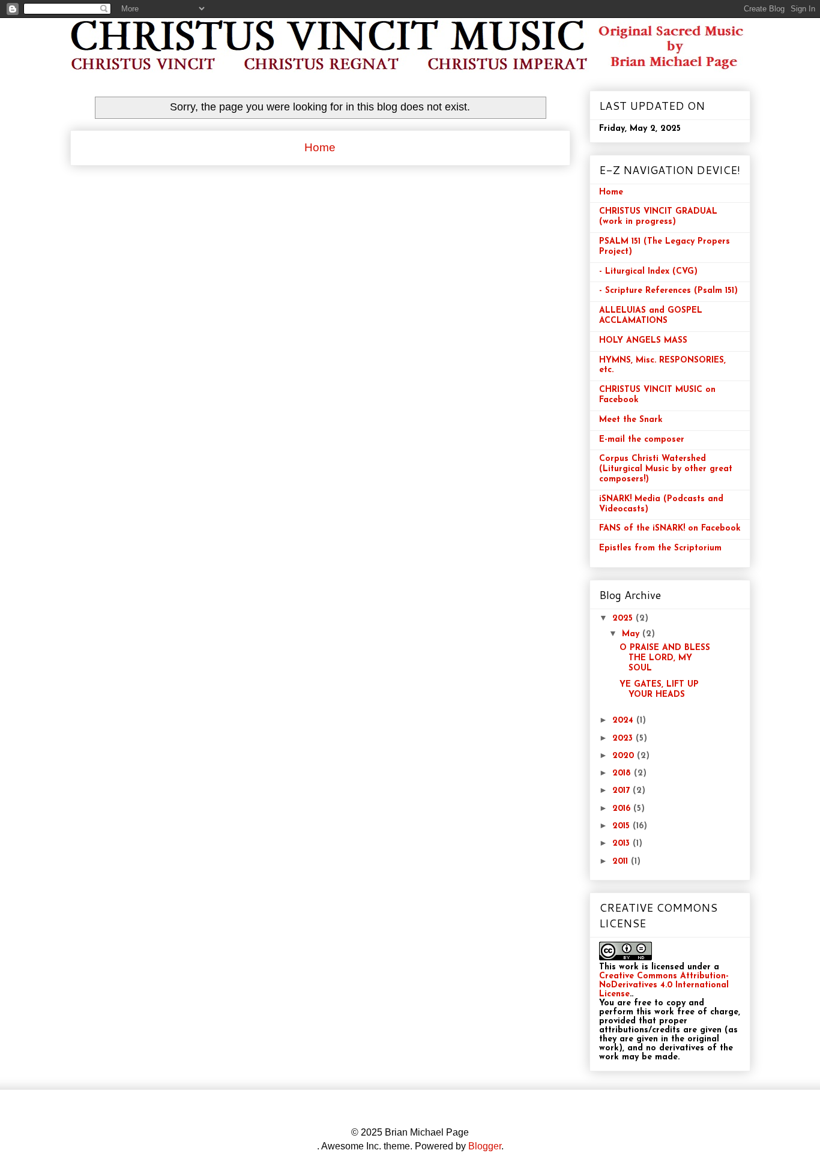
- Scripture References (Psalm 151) (668, 290)
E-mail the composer (641, 439)
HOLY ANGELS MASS (643, 340)
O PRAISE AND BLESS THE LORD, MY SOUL (665, 658)
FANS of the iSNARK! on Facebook (670, 528)
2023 (624, 738)
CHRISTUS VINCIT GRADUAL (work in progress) (658, 216)
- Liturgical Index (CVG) (648, 271)
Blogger (484, 1146)
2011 (621, 861)
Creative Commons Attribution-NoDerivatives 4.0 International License (664, 985)
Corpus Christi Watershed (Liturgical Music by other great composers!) (665, 469)
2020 (624, 755)
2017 (622, 790)
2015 (622, 826)
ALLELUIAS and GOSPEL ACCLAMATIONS (650, 315)
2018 (623, 773)
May (632, 634)
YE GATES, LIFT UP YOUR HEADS (659, 689)
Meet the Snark (631, 419)
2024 (624, 720)
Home (320, 147)
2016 (622, 808)
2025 (624, 618)
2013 (622, 843)
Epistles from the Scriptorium (660, 548)
